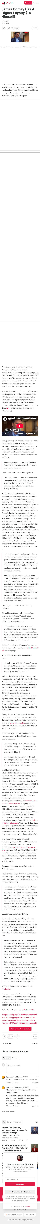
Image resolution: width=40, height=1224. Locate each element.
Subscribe (28, 3)
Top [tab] (4, 1122)
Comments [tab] (6, 1058)
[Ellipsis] (37, 1076)
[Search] (36, 1122)
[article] (20, 1134)
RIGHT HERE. (29, 1010)
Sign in (35, 3)
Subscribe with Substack (21, 1192)
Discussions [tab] (17, 1122)
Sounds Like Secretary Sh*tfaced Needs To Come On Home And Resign (14, 1130)
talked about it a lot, (17, 723)
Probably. (6, 989)
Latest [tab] (9, 1122)
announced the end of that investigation (19, 802)
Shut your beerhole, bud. (10, 1135)
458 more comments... (9, 1112)
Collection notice (20, 1209)
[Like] (4, 28)
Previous (8, 1044)
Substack (10, 1220)
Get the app (30, 1215)
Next (33, 1044)
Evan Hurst (5, 21)
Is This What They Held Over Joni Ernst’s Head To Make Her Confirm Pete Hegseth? (15, 1147)
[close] (34, 1155)
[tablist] (10, 1058)
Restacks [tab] (15, 1058)
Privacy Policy (23, 1201)
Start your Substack (15, 1215)
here (7, 408)
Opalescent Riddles (13, 1077)
